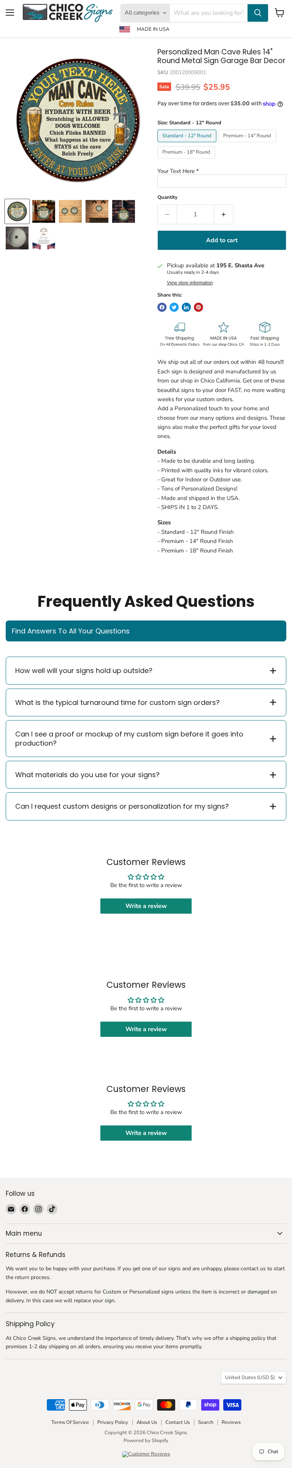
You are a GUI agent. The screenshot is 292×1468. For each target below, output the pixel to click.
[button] (221, 171)
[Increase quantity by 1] (223, 214)
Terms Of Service (70, 1422)
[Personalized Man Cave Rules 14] (44, 211)
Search (205, 1422)
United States (250, 1377)
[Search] (258, 13)
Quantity (167, 197)
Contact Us (177, 1422)
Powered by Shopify (146, 1440)
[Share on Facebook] (162, 307)
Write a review (146, 906)
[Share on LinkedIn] (186, 307)
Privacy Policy (112, 1422)
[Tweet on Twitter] (174, 307)
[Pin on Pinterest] (198, 307)
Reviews (231, 1422)
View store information (190, 283)
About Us (146, 1422)
